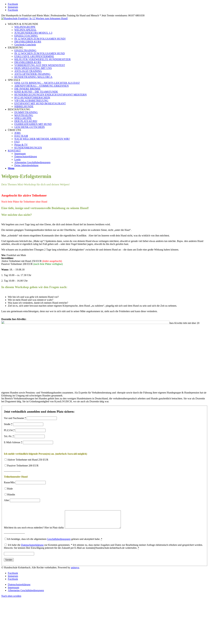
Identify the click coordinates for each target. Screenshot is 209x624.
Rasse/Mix (9, 482)
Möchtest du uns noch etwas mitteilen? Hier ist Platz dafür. (34, 527)
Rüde (10, 488)
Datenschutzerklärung (32, 545)
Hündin (11, 494)
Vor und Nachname (15, 418)
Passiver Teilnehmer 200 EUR (23, 465)
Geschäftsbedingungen (59, 539)
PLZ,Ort (9, 430)
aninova (75, 567)
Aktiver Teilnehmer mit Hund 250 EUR (27, 459)
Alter (6, 500)
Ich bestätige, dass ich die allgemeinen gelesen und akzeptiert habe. (54, 539)
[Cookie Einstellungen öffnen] (25, 621)
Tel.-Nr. (9, 436)
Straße (8, 424)
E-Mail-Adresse (13, 442)
